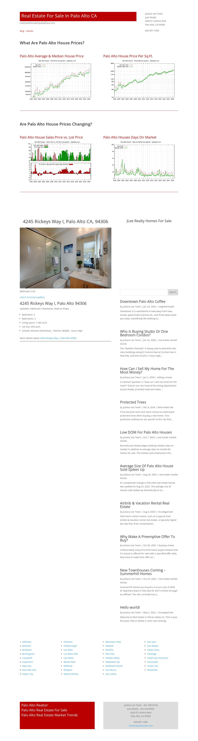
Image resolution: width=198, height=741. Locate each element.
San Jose (151, 641)
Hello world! (130, 607)
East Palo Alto (29, 669)
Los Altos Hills (71, 653)
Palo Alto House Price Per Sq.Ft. (128, 56)
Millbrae (68, 665)
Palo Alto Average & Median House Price (52, 56)
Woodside (152, 669)
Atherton (26, 641)
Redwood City (112, 661)
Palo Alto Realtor (34, 705)
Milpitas (68, 669)
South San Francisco (157, 657)
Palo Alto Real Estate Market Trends (49, 715)
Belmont (26, 645)
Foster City (27, 673)
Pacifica (109, 649)
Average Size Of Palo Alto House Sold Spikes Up (146, 467)
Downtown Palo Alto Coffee (143, 301)
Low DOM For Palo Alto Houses (146, 432)
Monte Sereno (71, 673)
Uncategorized (165, 511)
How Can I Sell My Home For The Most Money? (147, 370)
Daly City (26, 665)
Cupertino (27, 661)
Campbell (27, 657)
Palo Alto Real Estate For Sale (44, 710)
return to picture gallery (32, 297)
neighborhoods (166, 306)
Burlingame (28, 653)
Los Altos (68, 649)
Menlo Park (69, 661)
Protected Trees (133, 402)
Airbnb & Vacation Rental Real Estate (145, 505)
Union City (152, 665)
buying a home (166, 545)
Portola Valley (112, 657)
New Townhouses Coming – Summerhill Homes (143, 572)
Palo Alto (109, 653)
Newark (109, 645)
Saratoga (151, 653)
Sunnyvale (152, 661)
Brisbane (27, 649)
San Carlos (110, 673)
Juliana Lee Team (132, 306)
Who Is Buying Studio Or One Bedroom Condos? (144, 333)
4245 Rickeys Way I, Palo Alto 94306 (58, 338)
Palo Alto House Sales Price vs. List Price (51, 137)
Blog (22, 30)
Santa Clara (153, 649)
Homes (29, 30)
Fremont (68, 641)
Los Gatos (69, 657)
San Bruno (110, 669)
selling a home (164, 377)
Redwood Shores (114, 665)
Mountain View (113, 641)
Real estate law (165, 407)
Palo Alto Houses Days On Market (129, 137)
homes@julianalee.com (141, 725)
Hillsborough (70, 645)
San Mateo (152, 645)
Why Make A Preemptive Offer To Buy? (147, 538)
